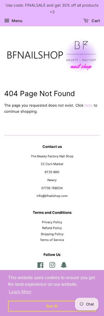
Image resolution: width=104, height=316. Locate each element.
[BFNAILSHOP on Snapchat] (64, 266)
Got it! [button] (52, 306)
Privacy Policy (52, 222)
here (89, 105)
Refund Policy (52, 228)
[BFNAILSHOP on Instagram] (52, 266)
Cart (95, 20)
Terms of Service (52, 240)
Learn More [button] (20, 291)
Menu (16, 20)
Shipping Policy (52, 234)
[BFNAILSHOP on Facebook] (40, 266)
